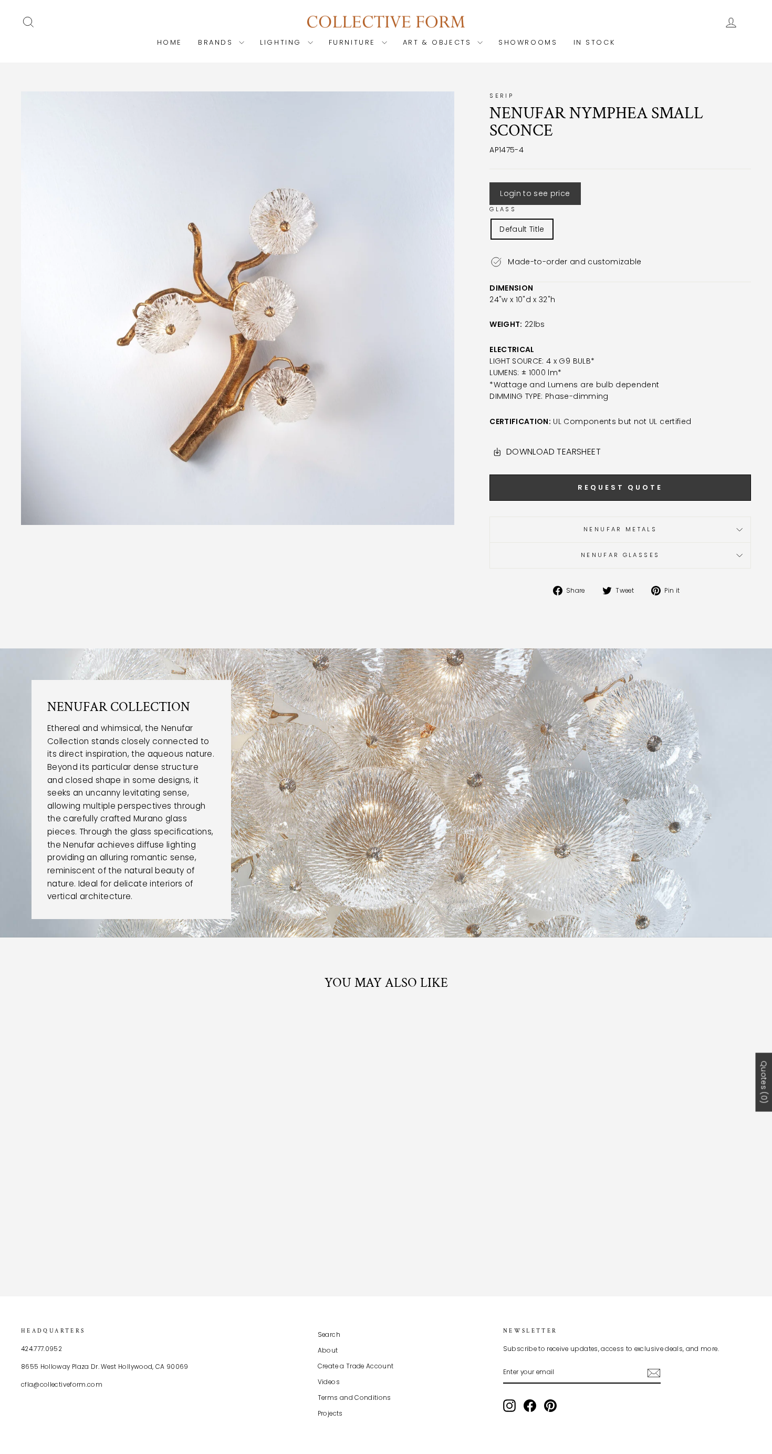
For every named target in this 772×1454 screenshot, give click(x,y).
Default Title (522, 229)
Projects (330, 1413)
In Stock (594, 42)
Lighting (282, 42)
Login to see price (535, 193)
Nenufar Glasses (620, 555)
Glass (502, 209)
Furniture (354, 42)
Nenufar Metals (620, 529)
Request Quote (620, 487)
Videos (329, 1382)
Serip (501, 95)
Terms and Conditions (354, 1398)
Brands (217, 42)
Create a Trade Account (356, 1366)
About (328, 1350)
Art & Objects (439, 42)
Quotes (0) (763, 1082)
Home (169, 42)
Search (329, 1335)
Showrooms (527, 42)
